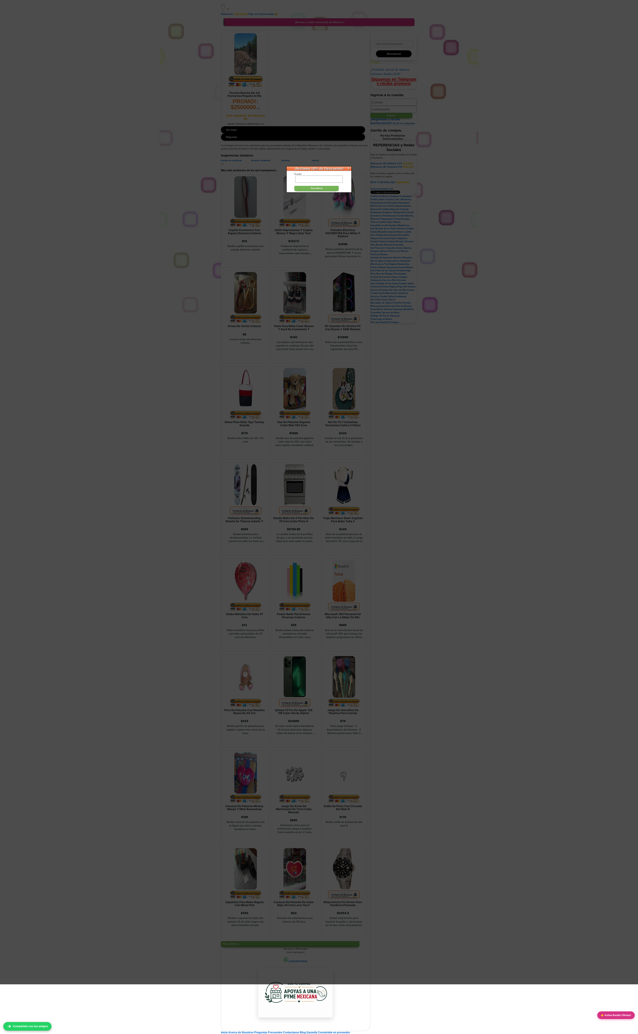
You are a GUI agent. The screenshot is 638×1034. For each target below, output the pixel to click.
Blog (303, 1032)
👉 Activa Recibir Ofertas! (616, 1015)
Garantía (312, 1032)
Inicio (224, 1032)
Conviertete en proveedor (334, 1032)
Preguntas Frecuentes (268, 1032)
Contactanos (291, 1032)
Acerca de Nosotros (241, 1032)
